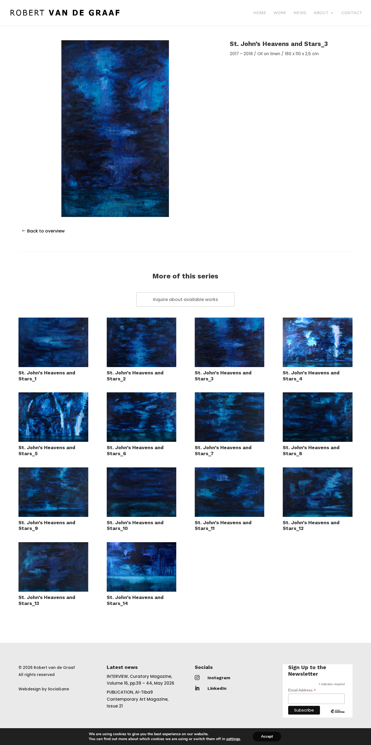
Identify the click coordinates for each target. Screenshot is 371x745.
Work (279, 13)
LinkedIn (217, 688)
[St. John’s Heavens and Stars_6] (142, 417)
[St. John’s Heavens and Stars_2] (142, 342)
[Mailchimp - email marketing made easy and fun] (338, 715)
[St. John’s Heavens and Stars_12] (318, 492)
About (321, 13)
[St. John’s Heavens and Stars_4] (318, 342)
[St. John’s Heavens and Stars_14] (142, 567)
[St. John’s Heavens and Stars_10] (142, 492)
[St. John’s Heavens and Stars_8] (318, 417)
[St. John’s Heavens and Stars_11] (230, 492)
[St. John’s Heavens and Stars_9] (53, 492)
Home (259, 13)
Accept (267, 736)
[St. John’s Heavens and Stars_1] (53, 342)
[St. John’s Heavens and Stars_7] (230, 417)
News (300, 13)
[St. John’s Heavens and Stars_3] (230, 342)
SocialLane (58, 689)
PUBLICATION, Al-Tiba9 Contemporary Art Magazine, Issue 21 (137, 699)
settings (233, 739)
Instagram (218, 677)
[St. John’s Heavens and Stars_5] (53, 417)
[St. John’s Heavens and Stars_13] (53, 567)
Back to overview (46, 231)
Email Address (302, 690)
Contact (351, 13)
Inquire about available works (185, 299)
